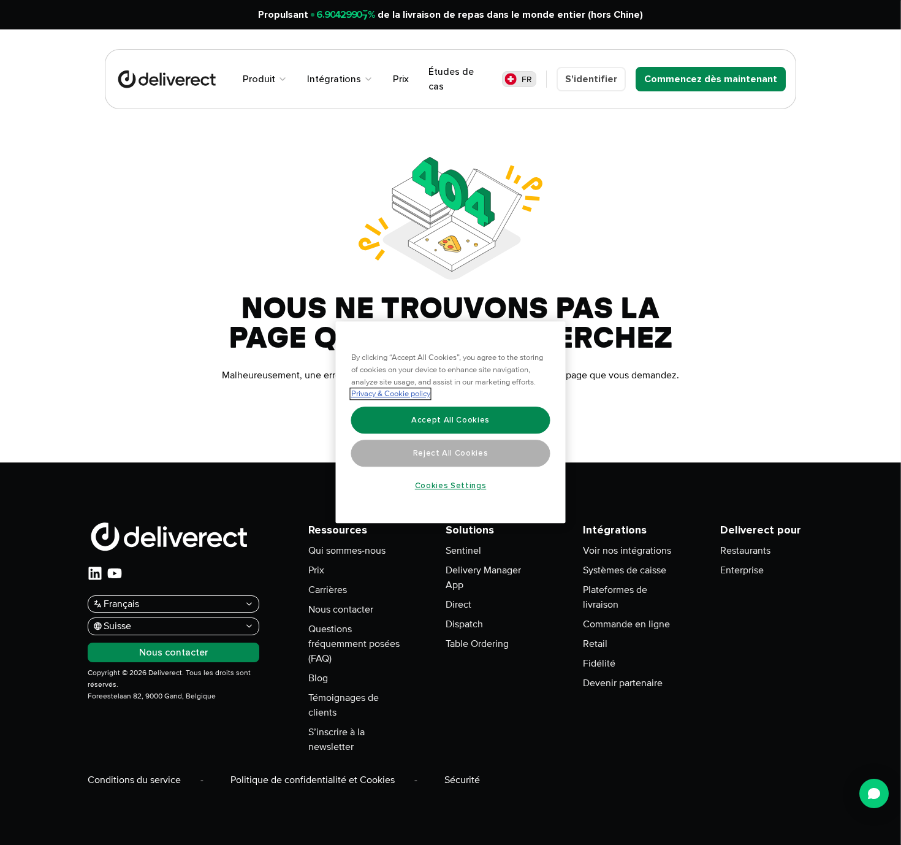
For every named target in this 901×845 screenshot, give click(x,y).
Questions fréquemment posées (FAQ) (354, 644)
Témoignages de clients (343, 705)
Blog (318, 678)
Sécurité (462, 780)
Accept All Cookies (450, 420)
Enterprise (742, 570)
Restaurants (745, 551)
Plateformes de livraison (615, 597)
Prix (316, 570)
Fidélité (599, 663)
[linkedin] (95, 573)
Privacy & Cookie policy (390, 394)
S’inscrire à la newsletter (336, 739)
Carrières (327, 590)
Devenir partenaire (623, 683)
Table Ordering (477, 644)
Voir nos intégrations (627, 551)
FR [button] (527, 79)
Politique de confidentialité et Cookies (312, 780)
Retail (595, 644)
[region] (451, 423)
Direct (458, 604)
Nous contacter (340, 609)
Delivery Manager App (483, 577)
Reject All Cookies (451, 453)
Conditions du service (134, 780)
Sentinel (463, 551)
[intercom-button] (874, 793)
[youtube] (114, 573)
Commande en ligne (626, 624)
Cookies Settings (451, 486)
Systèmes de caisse (624, 570)
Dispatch (464, 624)
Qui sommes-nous (347, 551)
